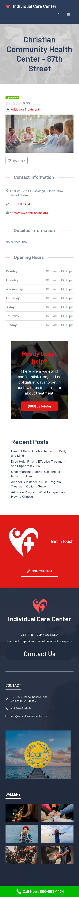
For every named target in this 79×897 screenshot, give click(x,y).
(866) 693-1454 (39, 406)
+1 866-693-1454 (21, 708)
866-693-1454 (20, 204)
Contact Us (39, 653)
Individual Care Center (34, 6)
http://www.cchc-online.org (29, 213)
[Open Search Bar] (58, 14)
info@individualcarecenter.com (29, 716)
